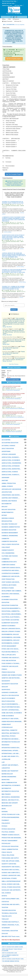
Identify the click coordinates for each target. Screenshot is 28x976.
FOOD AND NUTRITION (9, 660)
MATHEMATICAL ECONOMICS (11, 785)
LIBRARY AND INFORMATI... (10, 765)
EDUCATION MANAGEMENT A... (11, 608)
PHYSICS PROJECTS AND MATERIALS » (13, 390)
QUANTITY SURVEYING (9, 864)
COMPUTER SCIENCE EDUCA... (11, 567)
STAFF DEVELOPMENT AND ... (11, 899)
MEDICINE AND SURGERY (10, 803)
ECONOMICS (6, 597)
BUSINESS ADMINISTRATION (11, 527)
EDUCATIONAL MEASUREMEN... (12, 614)
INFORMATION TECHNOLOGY (11, 742)
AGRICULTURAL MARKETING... (11, 469)
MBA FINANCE (6, 794)
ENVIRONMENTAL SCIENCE (10, 643)
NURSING (5, 811)
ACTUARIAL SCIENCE (8, 445)
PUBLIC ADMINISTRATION (10, 849)
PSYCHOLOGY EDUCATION (10, 846)
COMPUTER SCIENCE (8, 565)
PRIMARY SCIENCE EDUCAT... (11, 835)
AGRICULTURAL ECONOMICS (11, 460)
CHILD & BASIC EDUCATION (10, 544)
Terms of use (18, 971)
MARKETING (5, 779)
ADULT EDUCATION (8, 448)
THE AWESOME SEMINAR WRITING (10, 961)
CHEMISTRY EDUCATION (9, 541)
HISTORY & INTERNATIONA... (11, 710)
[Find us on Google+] (16, 17)
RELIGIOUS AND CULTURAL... (11, 870)
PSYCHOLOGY (6, 843)
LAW (3, 762)
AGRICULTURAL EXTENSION (11, 466)
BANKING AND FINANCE (9, 501)
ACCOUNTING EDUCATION (10, 443)
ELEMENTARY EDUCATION (10, 623)
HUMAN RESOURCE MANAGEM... (12, 721)
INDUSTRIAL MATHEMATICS (10, 733)
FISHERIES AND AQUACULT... (11, 657)
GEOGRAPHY (6, 681)
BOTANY (4, 515)
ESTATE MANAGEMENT (9, 646)
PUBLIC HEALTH (7, 852)
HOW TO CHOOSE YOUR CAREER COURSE (12, 947)
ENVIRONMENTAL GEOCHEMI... (11, 637)
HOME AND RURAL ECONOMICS (12, 713)
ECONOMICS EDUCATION (10, 599)
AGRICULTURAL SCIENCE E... (11, 475)
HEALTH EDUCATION (8, 701)
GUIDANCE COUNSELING (9, 692)
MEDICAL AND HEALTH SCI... (11, 800)
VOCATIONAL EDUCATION (10, 931)
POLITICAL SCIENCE (8, 832)
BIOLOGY (4, 506)
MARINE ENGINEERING (9, 777)
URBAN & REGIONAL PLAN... (11, 925)
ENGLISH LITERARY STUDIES (11, 631)
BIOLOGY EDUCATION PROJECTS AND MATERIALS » (15, 408)
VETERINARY (6, 928)
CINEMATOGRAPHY (8, 550)
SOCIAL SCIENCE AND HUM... (11, 884)
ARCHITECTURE (7, 492)
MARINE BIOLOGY (7, 774)
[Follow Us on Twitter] (13, 17)
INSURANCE (5, 745)
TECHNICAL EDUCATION (9, 913)
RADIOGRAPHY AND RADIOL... (11, 867)
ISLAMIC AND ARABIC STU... (11, 756)
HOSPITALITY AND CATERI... (10, 718)
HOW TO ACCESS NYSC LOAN (9, 953)
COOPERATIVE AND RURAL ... (11, 570)
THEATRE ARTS (7, 916)
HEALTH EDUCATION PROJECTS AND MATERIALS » (15, 417)
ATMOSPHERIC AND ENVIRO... (11, 495)
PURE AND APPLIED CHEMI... (11, 861)
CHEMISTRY (5, 538)
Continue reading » (8, 232)
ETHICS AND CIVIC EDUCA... (10, 649)
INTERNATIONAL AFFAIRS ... (10, 750)
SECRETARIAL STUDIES (9, 878)
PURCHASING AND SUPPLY (10, 858)
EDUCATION (5, 602)
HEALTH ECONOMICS (8, 698)
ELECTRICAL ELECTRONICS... (11, 617)
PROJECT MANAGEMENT (9, 840)
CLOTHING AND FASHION (10, 556)
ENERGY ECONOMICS (8, 626)
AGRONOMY (5, 477)
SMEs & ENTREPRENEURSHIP (11, 881)
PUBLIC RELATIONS (8, 855)
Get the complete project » (14, 59)
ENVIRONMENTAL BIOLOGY (10, 634)
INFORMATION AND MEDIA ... (11, 739)
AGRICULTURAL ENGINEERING (11, 463)
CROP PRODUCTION (8, 579)
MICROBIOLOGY (7, 806)
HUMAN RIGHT (6, 724)
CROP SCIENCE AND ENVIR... (11, 582)
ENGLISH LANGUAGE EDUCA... (11, 628)
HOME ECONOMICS (8, 716)
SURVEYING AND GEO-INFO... (11, 904)
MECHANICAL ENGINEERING (11, 797)
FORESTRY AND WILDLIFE (10, 666)
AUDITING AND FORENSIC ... (10, 498)
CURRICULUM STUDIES (9, 585)
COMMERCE (5, 559)
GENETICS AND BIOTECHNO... (11, 678)
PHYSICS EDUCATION (8, 829)
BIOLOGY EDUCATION (8, 509)
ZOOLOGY (5, 933)
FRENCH (4, 669)
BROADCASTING (7, 521)
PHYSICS (4, 826)
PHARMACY (5, 820)
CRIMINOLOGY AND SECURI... (11, 576)
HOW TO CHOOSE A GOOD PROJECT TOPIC (13, 959)
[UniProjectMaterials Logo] (14, 10)
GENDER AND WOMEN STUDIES (12, 675)
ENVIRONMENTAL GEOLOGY (11, 640)
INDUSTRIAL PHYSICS (8, 736)
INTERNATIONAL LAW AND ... (11, 753)
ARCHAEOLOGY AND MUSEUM (11, 489)
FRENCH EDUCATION (8, 672)
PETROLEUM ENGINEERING (10, 817)
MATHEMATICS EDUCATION (10, 791)
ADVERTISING (6, 451)
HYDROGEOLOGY (7, 727)
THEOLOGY (5, 919)
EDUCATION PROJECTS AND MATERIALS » (13, 398)
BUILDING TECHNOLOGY (9, 524)
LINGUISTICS (6, 768)
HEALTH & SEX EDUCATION (10, 695)
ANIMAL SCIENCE (7, 486)
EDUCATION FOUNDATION (10, 605)
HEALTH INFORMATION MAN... (11, 707)
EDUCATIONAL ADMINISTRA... (11, 611)
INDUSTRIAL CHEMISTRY (9, 730)
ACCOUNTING (6, 440)
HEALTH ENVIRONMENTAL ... (11, 704)
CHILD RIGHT (6, 547)
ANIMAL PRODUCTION (9, 483)
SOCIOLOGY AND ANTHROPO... (11, 890)
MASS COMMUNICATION (9, 782)
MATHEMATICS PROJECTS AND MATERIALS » (14, 431)
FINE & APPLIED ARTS (9, 655)
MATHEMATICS (6, 788)
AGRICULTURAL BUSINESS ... (11, 457)
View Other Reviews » (14, 364)
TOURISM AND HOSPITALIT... (11, 922)
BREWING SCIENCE (8, 518)
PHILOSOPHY (6, 823)
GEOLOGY (5, 687)
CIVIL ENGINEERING (8, 553)
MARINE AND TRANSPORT (10, 771)
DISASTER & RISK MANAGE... (11, 594)
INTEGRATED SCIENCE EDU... (11, 748)
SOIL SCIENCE (6, 893)
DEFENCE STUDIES (8, 588)
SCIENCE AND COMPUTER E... (11, 872)
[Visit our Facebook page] (11, 17)
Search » (14, 309)
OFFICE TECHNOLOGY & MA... (11, 814)
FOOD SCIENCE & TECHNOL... (11, 663)
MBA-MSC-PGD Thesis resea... (11, 936)
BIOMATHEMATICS (7, 512)
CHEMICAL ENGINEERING (10, 536)
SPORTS (4, 896)
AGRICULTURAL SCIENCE (10, 472)
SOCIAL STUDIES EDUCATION (11, 887)
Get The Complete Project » (14, 174)
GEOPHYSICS (6, 689)
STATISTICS (5, 902)
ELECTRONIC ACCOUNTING (10, 620)
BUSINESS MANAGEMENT (10, 533)
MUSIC (4, 809)
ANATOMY (5, 480)
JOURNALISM (6, 759)
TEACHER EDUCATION (9, 910)
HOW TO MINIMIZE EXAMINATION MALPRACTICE (10, 955)
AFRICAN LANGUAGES (9, 454)
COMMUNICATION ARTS (9, 562)
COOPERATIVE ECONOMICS (10, 573)
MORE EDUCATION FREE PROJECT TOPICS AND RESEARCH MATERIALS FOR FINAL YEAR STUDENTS (14, 183)
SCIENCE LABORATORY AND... (11, 875)
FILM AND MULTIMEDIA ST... (10, 652)
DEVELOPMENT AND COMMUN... (12, 591)
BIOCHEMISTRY (6, 504)
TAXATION (5, 907)
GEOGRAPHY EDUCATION (10, 684)
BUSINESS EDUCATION (9, 530)
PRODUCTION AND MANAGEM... (12, 838)
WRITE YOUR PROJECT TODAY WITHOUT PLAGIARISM (12, 949)
